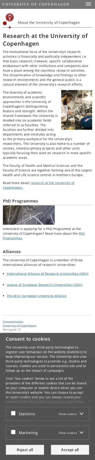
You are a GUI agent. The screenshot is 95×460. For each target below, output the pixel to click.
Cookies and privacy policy (55, 402)
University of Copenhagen (19, 325)
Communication (13, 321)
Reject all (25, 449)
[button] (88, 4)
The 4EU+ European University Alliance (36, 296)
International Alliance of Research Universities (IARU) (47, 273)
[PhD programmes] (47, 215)
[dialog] (47, 396)
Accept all (70, 449)
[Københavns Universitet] (8, 20)
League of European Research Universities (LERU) (44, 285)
